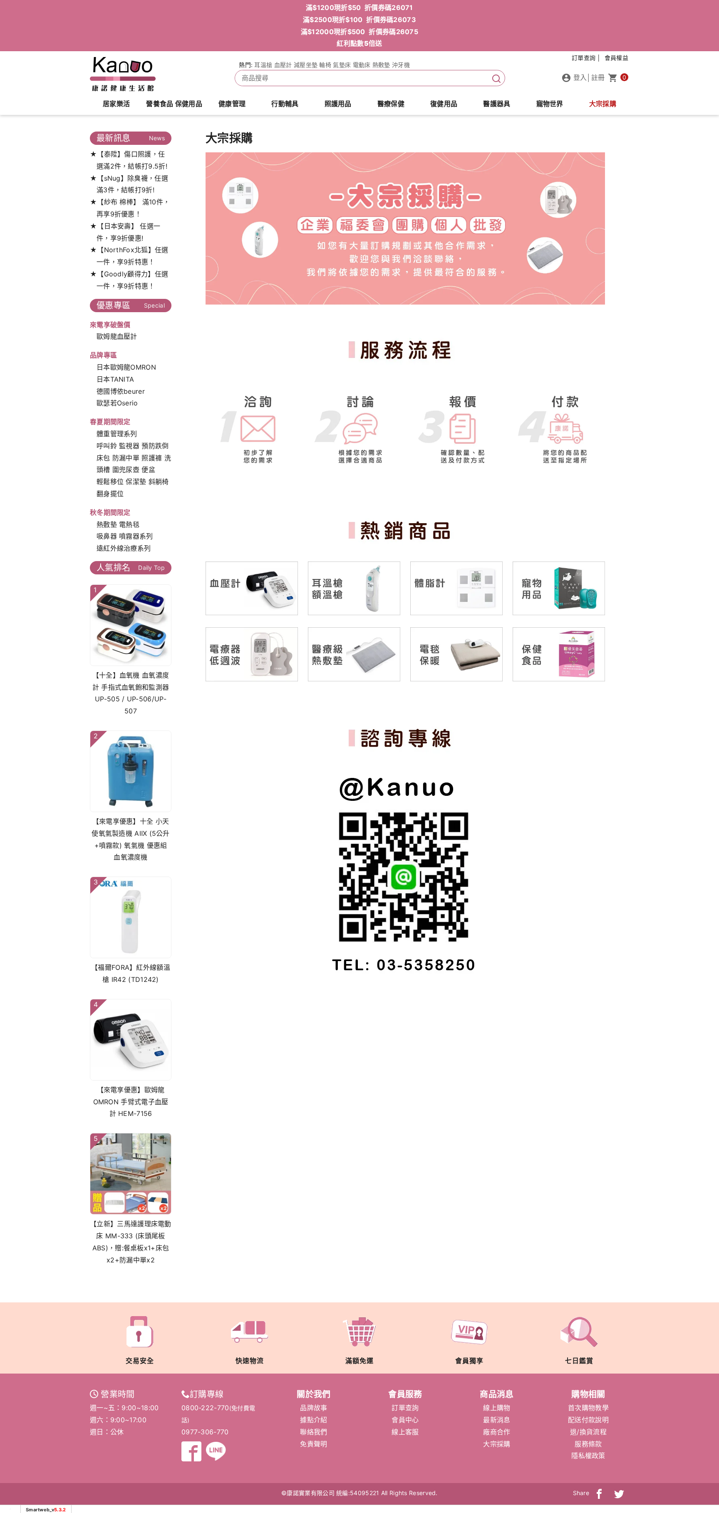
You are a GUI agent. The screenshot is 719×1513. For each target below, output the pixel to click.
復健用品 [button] (443, 103)
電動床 (362, 64)
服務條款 (588, 1444)
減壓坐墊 (305, 64)
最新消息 (496, 1420)
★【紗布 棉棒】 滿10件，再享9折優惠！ (130, 208)
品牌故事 (313, 1408)
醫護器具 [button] (496, 103)
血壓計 (283, 64)
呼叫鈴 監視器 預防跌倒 (133, 446)
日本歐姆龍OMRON (126, 367)
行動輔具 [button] (284, 103)
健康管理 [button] (231, 103)
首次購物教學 (588, 1408)
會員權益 (616, 57)
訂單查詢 (405, 1408)
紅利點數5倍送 (359, 43)
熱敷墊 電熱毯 (118, 524)
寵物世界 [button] (549, 103)
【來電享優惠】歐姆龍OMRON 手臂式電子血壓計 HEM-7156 (131, 1102)
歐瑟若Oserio (117, 403)
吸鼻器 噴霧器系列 (125, 536)
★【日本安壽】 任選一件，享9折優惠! (125, 232)
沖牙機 (401, 64)
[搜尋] (496, 78)
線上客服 (405, 1432)
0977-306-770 (205, 1432)
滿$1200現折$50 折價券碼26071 (359, 7)
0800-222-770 (205, 1408)
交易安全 (140, 1360)
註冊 (598, 77)
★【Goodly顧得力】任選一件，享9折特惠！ (129, 280)
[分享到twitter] (619, 1493)
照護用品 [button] (338, 103)
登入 (579, 77)
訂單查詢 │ (586, 57)
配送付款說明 (588, 1420)
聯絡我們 (313, 1432)
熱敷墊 (381, 64)
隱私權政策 (588, 1455)
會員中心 (405, 1420)
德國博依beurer (121, 391)
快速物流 (250, 1360)
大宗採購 (602, 103)
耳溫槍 (263, 64)
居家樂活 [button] (116, 103)
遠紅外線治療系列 (124, 548)
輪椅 (325, 64)
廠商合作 (496, 1432)
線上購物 (496, 1408)
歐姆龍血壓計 (117, 336)
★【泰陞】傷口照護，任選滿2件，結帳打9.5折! (128, 160)
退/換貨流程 (588, 1432)
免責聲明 (313, 1444)
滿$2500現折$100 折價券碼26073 (359, 19)
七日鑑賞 (579, 1360)
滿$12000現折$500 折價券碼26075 (359, 31)
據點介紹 (313, 1420)
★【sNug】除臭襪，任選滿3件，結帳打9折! (129, 184)
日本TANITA (115, 379)
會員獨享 (469, 1360)
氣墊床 (342, 64)
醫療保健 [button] (390, 103)
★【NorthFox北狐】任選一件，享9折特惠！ (129, 256)
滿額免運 (359, 1360)
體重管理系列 (117, 434)
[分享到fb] (599, 1493)
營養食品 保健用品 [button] (174, 103)
